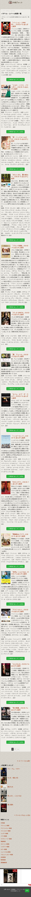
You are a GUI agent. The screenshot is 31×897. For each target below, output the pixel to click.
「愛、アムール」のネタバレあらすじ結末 (19, 355)
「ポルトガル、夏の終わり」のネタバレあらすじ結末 (19, 176)
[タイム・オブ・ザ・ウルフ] (5, 394)
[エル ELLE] (5, 664)
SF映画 (3, 823)
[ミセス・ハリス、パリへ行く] (5, 85)
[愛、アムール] (5, 355)
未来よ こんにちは (16, 576)
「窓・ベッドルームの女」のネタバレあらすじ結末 (19, 139)
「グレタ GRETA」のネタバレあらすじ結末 (20, 313)
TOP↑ (27, 890)
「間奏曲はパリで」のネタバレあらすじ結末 (19, 535)
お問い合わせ (7, 889)
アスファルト (15, 614)
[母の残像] (5, 708)
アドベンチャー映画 (6, 828)
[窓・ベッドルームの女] (5, 137)
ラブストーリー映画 (6, 839)
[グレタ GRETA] (5, 313)
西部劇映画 (4, 862)
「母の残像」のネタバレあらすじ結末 (19, 709)
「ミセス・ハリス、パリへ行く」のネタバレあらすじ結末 (19, 87)
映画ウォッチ (15, 2)
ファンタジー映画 (5, 831)
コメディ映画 (4, 833)
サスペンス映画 (5, 844)
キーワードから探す (24, 761)
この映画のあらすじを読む (15, 79)
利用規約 (13, 889)
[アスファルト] (5, 610)
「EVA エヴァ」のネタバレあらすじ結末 (20, 483)
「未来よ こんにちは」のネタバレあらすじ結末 (20, 573)
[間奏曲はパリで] (5, 534)
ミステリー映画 (5, 846)
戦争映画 (3, 860)
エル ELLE (14, 668)
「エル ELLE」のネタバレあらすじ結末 (20, 665)
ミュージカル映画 (5, 852)
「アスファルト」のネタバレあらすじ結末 (19, 610)
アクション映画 (5, 825)
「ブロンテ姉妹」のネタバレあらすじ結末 (19, 246)
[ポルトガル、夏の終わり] (5, 175)
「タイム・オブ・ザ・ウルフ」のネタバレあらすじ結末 (19, 396)
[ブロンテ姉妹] (5, 246)
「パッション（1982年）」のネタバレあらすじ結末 (19, 24)
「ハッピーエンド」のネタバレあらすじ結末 (19, 437)
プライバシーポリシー (22, 889)
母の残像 (13, 712)
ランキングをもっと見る (23, 815)
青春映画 (3, 841)
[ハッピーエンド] (5, 436)
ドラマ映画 (4, 836)
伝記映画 (3, 857)
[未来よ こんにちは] (5, 572)
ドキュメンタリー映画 (7, 854)
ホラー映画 (4, 849)
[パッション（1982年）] (5, 23)
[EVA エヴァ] (5, 482)
